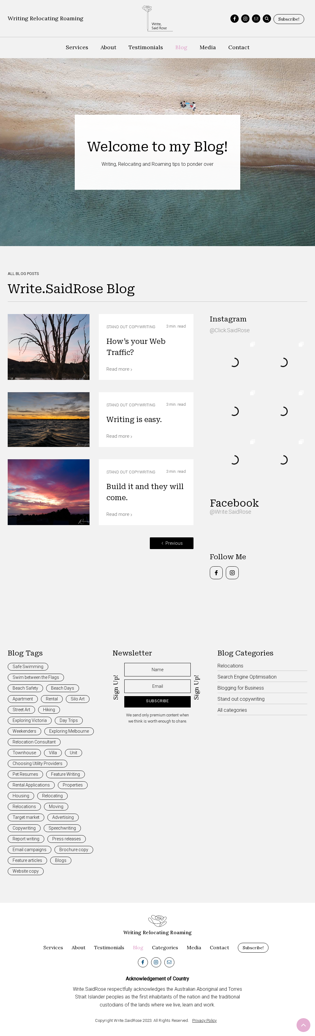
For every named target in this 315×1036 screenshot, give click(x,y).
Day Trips (69, 720)
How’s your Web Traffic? (135, 347)
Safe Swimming (28, 666)
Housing (21, 795)
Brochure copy (73, 849)
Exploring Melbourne (69, 731)
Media (208, 47)
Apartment (23, 698)
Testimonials (146, 47)
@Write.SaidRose (230, 511)
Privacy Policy (204, 1020)
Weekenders (24, 731)
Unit (73, 752)
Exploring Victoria (30, 720)
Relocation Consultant (34, 741)
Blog (181, 47)
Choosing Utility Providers (37, 763)
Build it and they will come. (145, 492)
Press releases (66, 838)
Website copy (26, 871)
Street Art (21, 709)
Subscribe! (288, 19)
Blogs (60, 860)
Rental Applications (31, 785)
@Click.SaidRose (230, 330)
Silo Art (78, 698)
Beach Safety (25, 688)
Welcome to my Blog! (157, 146)
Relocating (52, 795)
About (108, 47)
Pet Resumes (25, 774)
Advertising (63, 817)
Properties (73, 785)
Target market (26, 817)
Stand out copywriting (130, 327)
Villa (53, 752)
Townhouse (24, 752)
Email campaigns (29, 849)
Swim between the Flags (36, 677)
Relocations (24, 806)
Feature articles (27, 860)
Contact (238, 47)
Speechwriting (62, 828)
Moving (56, 806)
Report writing (26, 838)
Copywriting (24, 828)
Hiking (49, 709)
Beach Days (62, 688)
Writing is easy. (134, 420)
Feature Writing (65, 774)
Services (77, 47)
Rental (52, 698)
